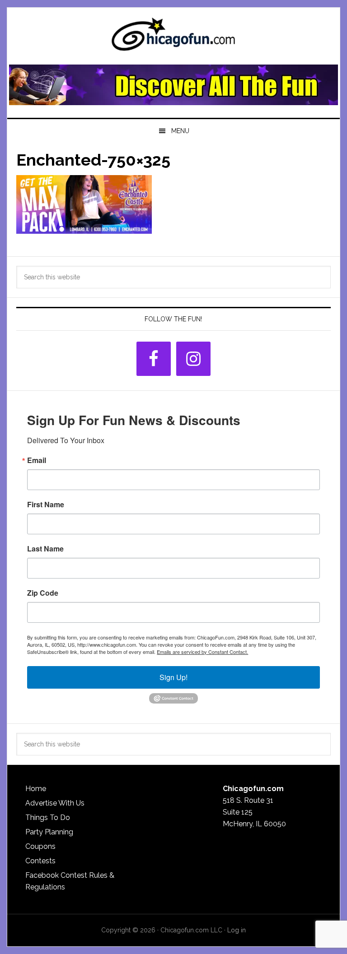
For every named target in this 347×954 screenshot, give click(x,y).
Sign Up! (173, 677)
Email (36, 460)
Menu (180, 130)
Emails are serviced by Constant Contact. (202, 651)
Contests (40, 861)
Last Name (45, 548)
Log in (236, 930)
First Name (45, 504)
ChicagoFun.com (173, 37)
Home (35, 788)
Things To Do (47, 817)
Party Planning (49, 832)
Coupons (40, 846)
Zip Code (42, 593)
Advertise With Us (54, 803)
